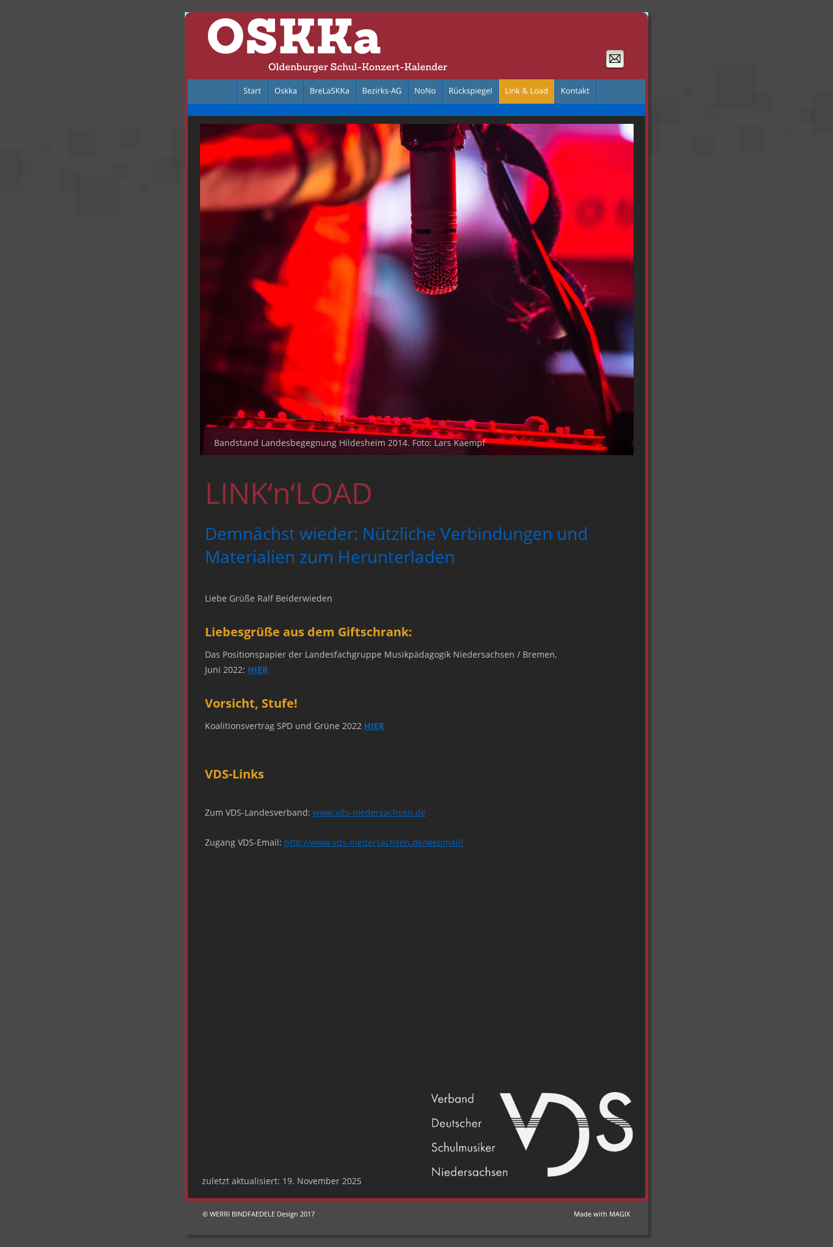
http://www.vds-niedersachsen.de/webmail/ (373, 842)
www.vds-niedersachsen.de (369, 812)
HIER (258, 669)
